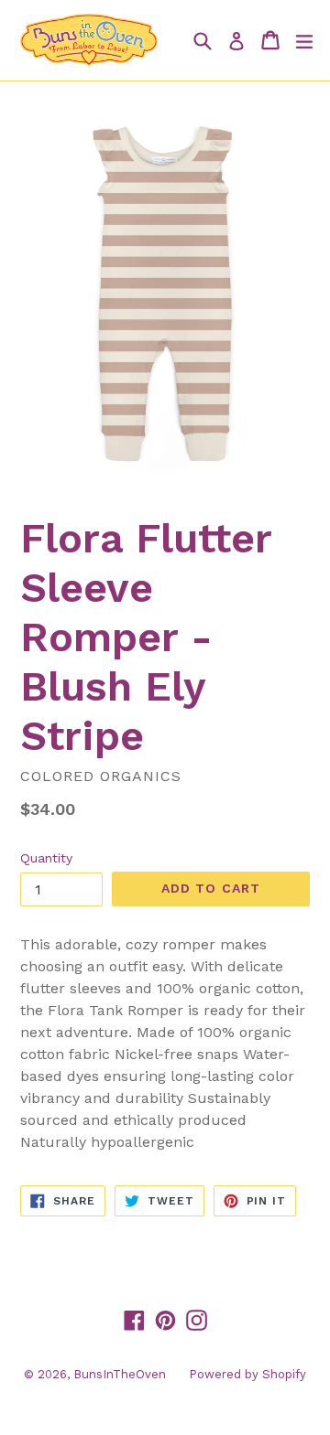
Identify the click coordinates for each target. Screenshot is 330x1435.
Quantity (46, 858)
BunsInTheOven (119, 1374)
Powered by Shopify (247, 1374)
